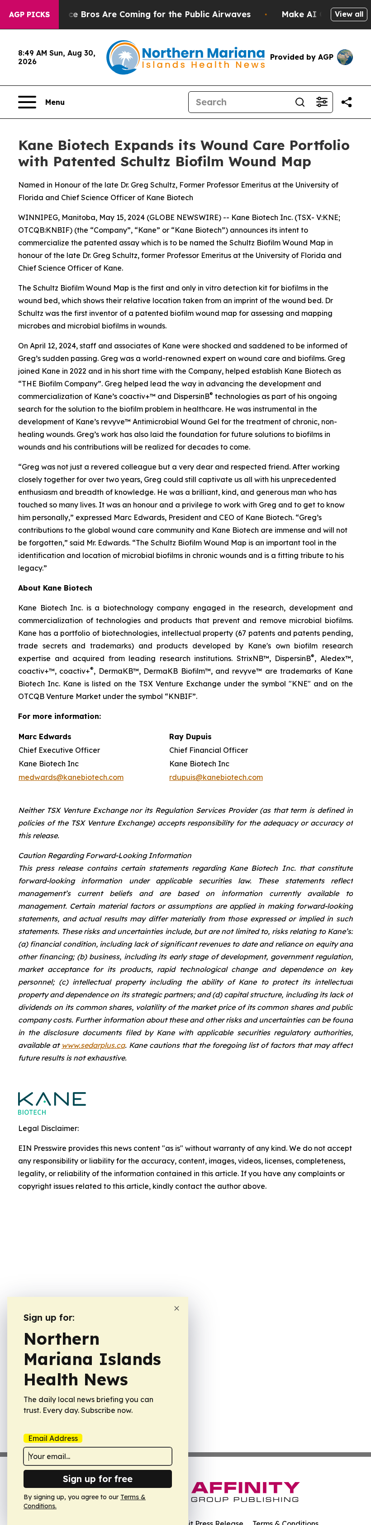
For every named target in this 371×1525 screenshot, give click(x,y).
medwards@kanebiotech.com (71, 777)
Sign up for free (98, 1478)
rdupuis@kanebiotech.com (216, 777)
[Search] (300, 102)
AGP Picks (29, 14)
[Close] (176, 1308)
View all (349, 14)
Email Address (53, 1438)
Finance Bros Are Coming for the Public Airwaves (148, 14)
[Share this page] (346, 102)
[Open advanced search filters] (322, 102)
